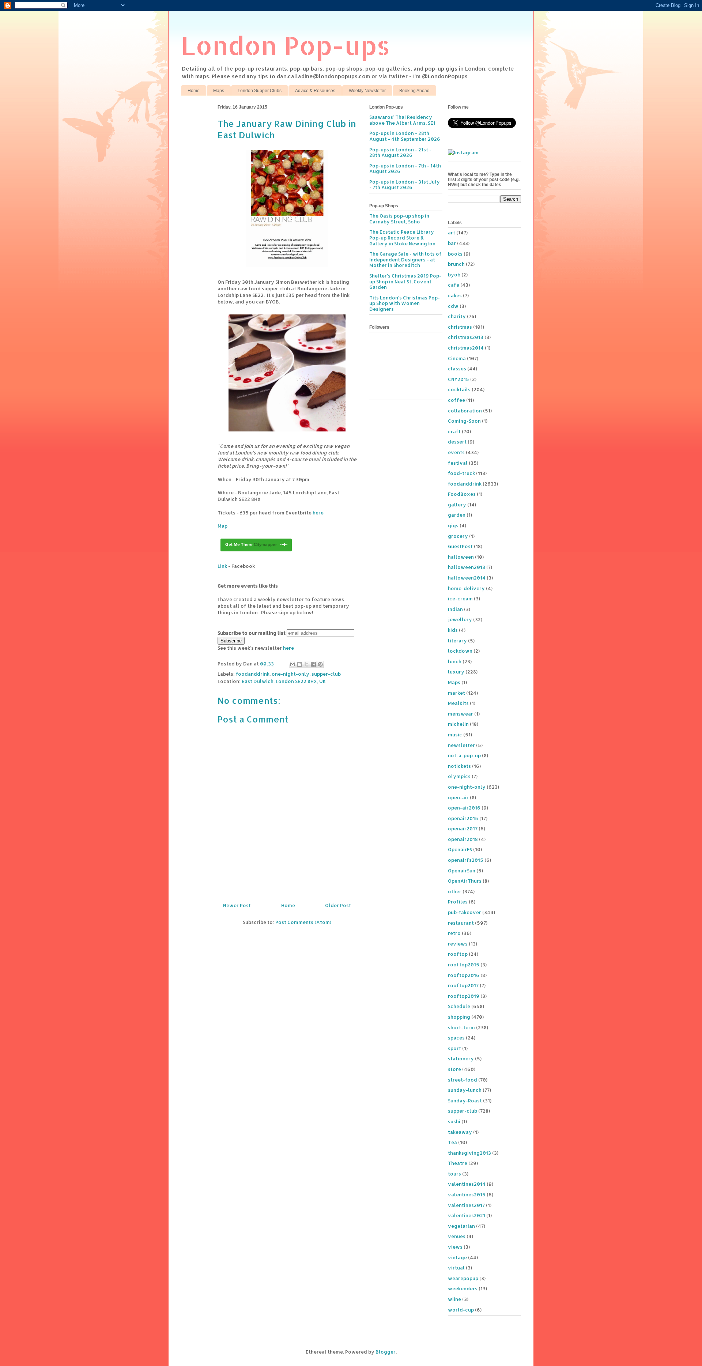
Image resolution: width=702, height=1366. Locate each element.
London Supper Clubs (260, 90)
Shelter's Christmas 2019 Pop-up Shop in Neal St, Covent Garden (405, 281)
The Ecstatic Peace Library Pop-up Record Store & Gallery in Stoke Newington (402, 237)
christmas (460, 327)
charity (457, 316)
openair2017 (463, 828)
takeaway (460, 1132)
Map (222, 526)
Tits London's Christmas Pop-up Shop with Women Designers (404, 303)
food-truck (461, 473)
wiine (454, 1299)
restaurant (461, 923)
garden (456, 515)
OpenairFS (460, 849)
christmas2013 (465, 337)
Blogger (385, 1352)
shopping (459, 1017)
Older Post (338, 905)
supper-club (326, 674)
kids (453, 630)
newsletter (461, 745)
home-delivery (466, 588)
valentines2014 (467, 1184)
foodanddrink (252, 674)
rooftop (458, 954)
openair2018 (463, 839)
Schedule (459, 1006)
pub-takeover (464, 912)
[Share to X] (306, 664)
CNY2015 (458, 379)
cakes (455, 295)
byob (454, 275)
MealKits (458, 703)
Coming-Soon (464, 421)
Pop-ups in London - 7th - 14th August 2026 (405, 168)
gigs (453, 525)
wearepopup (463, 1278)
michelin (458, 724)
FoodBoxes (462, 494)
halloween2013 (466, 567)
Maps (218, 90)
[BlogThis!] (299, 664)
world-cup (461, 1310)
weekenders (463, 1288)
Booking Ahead (414, 90)
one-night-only (290, 674)
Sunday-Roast (465, 1100)
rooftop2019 (463, 996)
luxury (456, 672)
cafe (453, 285)
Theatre (457, 1163)
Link (222, 566)
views (455, 1247)
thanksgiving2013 (469, 1153)
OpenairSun (461, 870)
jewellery (460, 619)
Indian (455, 609)
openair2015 (463, 818)
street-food (462, 1080)
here (318, 513)
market (456, 693)
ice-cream (460, 598)
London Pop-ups (285, 45)
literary (457, 641)
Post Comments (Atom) (303, 922)
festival (458, 463)
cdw (453, 306)
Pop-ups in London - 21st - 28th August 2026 (400, 152)
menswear (460, 714)
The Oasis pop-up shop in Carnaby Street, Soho (399, 218)
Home (194, 90)
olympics (459, 776)
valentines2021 (466, 1215)
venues (456, 1236)
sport (454, 1048)
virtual (456, 1268)
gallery (457, 504)
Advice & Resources (315, 90)
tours (454, 1174)
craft (454, 431)
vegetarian (461, 1226)
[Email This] (292, 664)
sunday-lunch (465, 1090)
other (454, 891)
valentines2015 (467, 1194)
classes (457, 368)
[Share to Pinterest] (320, 664)
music (455, 734)
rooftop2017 (463, 985)
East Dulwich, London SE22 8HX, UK (284, 681)
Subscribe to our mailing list (252, 633)
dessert (457, 442)
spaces (456, 1038)
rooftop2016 (463, 975)
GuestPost (460, 546)
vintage (457, 1257)
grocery (458, 536)
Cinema (457, 358)
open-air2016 (464, 808)
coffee (456, 400)
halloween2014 (467, 578)
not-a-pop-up (464, 755)
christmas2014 (466, 348)
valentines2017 (466, 1205)
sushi (454, 1121)
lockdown (460, 651)
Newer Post (237, 905)
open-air (458, 797)
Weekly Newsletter (367, 90)
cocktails (459, 389)
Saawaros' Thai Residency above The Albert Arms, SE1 (402, 120)
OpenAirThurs (465, 881)
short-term (461, 1027)
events (456, 452)
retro (454, 933)
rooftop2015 (463, 964)
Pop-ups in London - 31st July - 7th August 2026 (404, 184)
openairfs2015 (465, 860)
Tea (452, 1142)
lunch (454, 661)
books (455, 254)
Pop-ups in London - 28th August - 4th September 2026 (404, 136)
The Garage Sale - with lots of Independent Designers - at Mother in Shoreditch (405, 259)
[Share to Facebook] (313, 664)
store (454, 1069)
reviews (458, 944)
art (451, 232)
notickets (459, 766)
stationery (461, 1058)
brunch (456, 264)
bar (452, 243)
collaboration (465, 411)
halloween (461, 557)
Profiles (458, 902)
